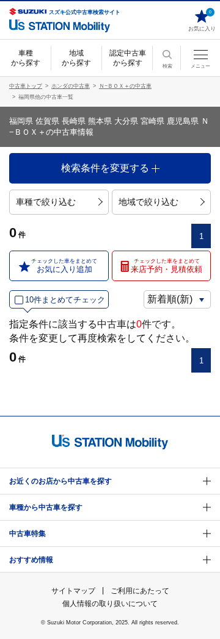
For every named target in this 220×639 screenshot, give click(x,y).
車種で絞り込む (46, 202)
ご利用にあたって (140, 591)
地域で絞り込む (148, 202)
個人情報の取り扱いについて (110, 603)
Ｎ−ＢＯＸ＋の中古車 (125, 86)
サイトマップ (73, 591)
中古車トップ (25, 86)
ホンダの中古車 (70, 86)
